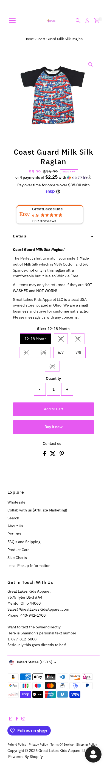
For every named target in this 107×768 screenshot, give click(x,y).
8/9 (54, 367)
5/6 (45, 353)
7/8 (78, 352)
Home (29, 39)
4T (28, 353)
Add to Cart (53, 409)
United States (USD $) (33, 662)
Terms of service (62, 744)
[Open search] (78, 20)
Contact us (52, 444)
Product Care (18, 549)
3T (80, 339)
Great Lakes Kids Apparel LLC (63, 750)
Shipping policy (86, 744)
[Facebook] (16, 719)
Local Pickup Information (28, 565)
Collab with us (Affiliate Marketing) (37, 510)
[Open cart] (97, 20)
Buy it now (53, 426)
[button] (53, 177)
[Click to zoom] (91, 64)
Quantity (53, 378)
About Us (15, 525)
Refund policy (16, 744)
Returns (14, 533)
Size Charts (17, 557)
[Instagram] (23, 719)
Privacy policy (38, 744)
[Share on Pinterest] (62, 454)
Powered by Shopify (25, 756)
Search (13, 518)
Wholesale (16, 502)
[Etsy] (10, 719)
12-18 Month (35, 338)
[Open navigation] (12, 21)
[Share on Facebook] (45, 454)
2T (63, 339)
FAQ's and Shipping (23, 541)
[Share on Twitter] (53, 454)
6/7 (61, 352)
